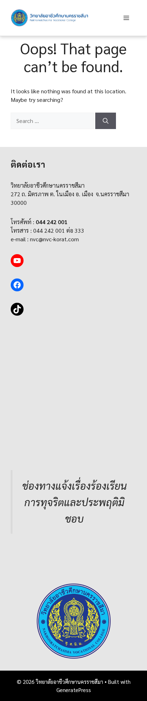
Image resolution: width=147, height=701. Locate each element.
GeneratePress (73, 689)
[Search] (105, 121)
